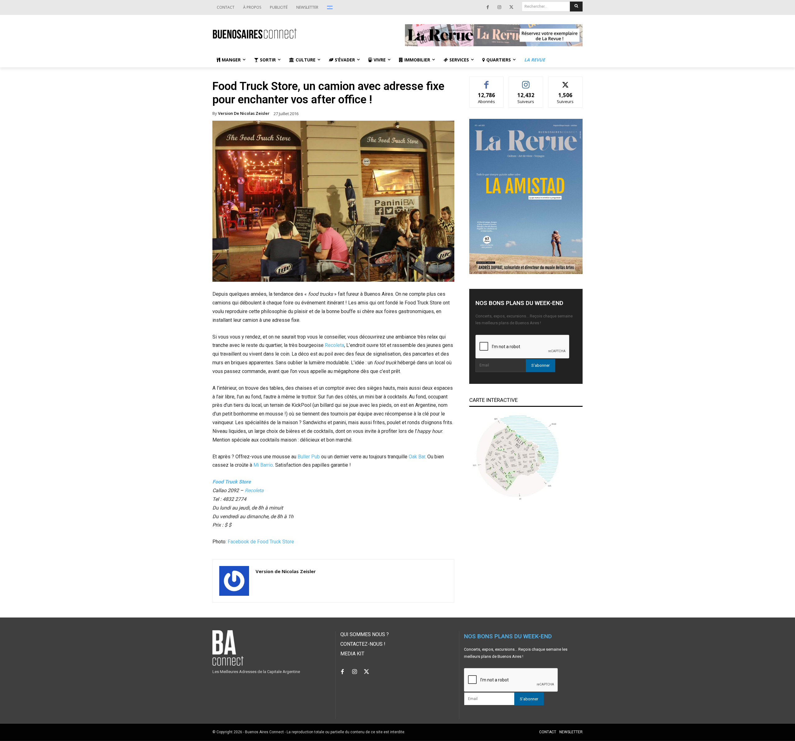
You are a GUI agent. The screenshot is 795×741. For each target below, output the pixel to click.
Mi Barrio (263, 465)
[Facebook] (487, 7)
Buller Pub (309, 457)
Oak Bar (417, 457)
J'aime (486, 81)
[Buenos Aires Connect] (301, 33)
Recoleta (334, 345)
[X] (511, 7)
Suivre (526, 81)
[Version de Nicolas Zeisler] (234, 581)
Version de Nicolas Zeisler (244, 113)
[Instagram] (499, 7)
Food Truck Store (231, 482)
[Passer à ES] (330, 7)
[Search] (576, 6)
